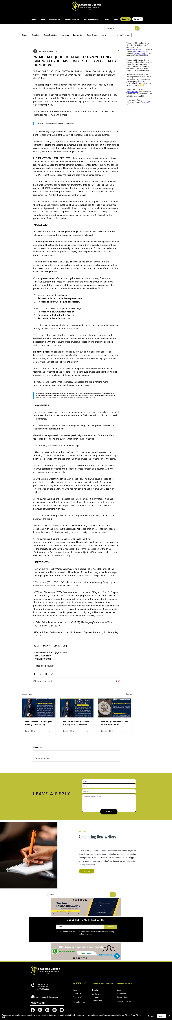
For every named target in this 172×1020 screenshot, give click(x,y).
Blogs (24, 35)
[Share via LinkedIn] (46, 674)
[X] (40, 1010)
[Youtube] (62, 1010)
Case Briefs (92, 35)
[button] (54, 19)
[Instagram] (54, 1010)
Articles (35, 35)
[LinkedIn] (47, 1010)
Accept (161, 1016)
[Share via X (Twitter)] (40, 674)
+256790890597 (42, 986)
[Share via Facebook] (34, 674)
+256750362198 (42, 989)
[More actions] (118, 51)
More (104, 35)
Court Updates (50, 35)
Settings (151, 1016)
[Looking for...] (137, 28)
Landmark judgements (72, 35)
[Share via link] (52, 674)
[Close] (169, 1016)
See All (129, 694)
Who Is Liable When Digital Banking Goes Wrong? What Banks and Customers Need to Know (39, 723)
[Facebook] (33, 1010)
